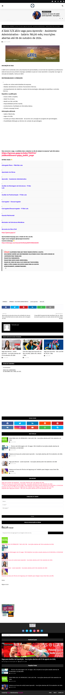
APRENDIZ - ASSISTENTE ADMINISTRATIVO (18, 301)
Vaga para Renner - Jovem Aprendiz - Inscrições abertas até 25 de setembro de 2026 (11, 353)
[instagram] (58, 1)
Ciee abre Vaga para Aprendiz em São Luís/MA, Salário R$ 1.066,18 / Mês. (32, 353)
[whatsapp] (45, 427)
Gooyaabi (20, 692)
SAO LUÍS (42, 301)
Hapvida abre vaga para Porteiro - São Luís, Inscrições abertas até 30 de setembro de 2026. (26, 488)
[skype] (63, 1)
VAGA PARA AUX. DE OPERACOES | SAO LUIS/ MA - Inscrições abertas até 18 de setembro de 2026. (52, 15)
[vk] (7, 427)
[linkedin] (32, 423)
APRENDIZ (12, 26)
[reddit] (45, 423)
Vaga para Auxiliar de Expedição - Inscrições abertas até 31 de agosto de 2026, (23, 482)
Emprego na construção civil (28, 325)
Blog (8, 692)
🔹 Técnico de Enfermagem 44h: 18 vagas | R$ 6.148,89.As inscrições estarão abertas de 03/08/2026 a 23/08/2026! (34, 447)
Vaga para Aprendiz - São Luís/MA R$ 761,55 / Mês (53, 352)
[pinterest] (61, 1)
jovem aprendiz (34, 301)
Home (3, 580)
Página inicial (6, 26)
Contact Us (60, 692)
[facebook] (52, 1)
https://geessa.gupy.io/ (8, 232)
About (55, 692)
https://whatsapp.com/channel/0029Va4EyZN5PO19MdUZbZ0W (20, 243)
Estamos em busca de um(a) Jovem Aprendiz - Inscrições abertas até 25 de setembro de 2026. (20, 15)
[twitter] (55, 1)
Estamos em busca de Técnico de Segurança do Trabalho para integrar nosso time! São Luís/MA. (34, 470)
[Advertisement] (32, 136)
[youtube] (32, 427)
